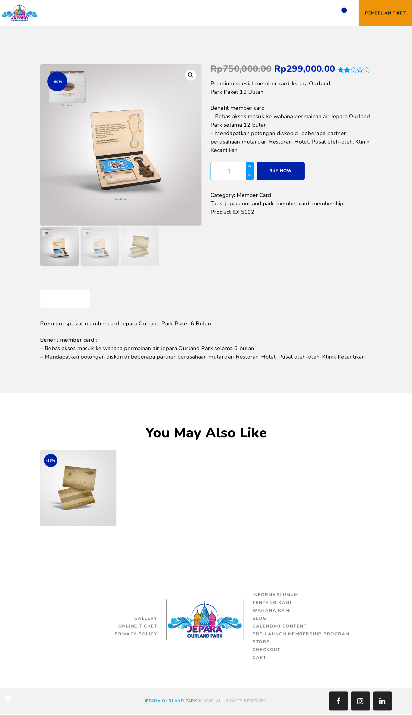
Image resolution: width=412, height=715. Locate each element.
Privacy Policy (136, 634)
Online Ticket (137, 626)
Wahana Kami (271, 610)
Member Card (254, 195)
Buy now (280, 171)
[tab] (65, 298)
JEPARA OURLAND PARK (170, 701)
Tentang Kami (271, 603)
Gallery (145, 618)
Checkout (266, 650)
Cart (259, 657)
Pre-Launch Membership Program (301, 634)
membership (327, 203)
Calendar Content (279, 626)
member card (292, 203)
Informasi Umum (275, 595)
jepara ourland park (249, 203)
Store (261, 642)
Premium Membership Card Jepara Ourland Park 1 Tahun (78, 476)
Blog (259, 618)
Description (65, 298)
